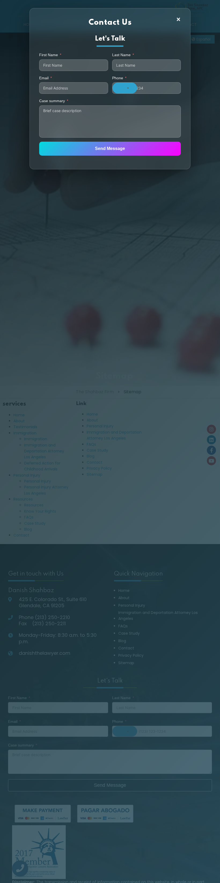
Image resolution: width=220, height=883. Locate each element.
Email (44, 78)
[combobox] (124, 88)
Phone (117, 78)
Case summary (52, 101)
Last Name (121, 55)
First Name (48, 55)
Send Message (110, 148)
